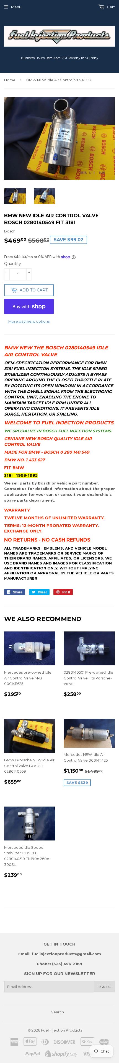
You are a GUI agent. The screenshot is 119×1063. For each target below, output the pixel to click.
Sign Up (104, 987)
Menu (16, 7)
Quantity (12, 263)
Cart (110, 7)
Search (57, 1012)
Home (9, 80)
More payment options (29, 321)
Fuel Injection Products (61, 1030)
